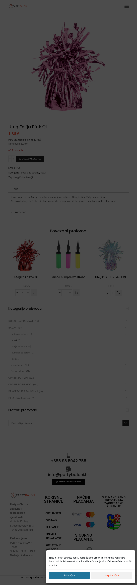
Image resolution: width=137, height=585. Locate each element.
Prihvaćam (69, 575)
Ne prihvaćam (112, 575)
